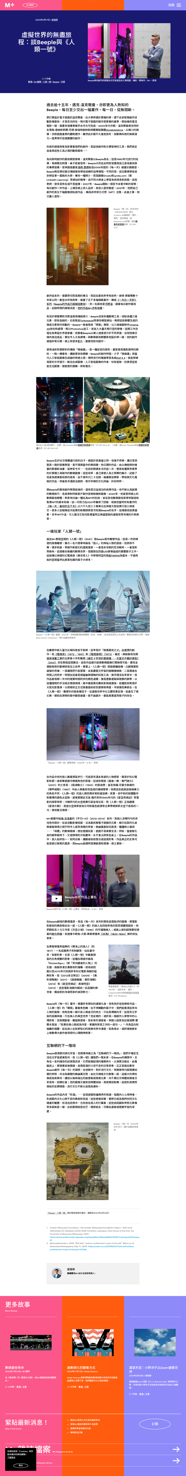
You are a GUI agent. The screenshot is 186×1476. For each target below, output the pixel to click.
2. (47, 1243)
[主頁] (9, 5)
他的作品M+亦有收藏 (90, 308)
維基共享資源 (84, 445)
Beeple (56, 82)
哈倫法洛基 (65, 818)
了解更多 (11, 1458)
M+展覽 (37, 82)
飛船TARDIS (113, 555)
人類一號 (47, 82)
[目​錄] (178, 5)
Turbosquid (87, 320)
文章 (63, 82)
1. (47, 1228)
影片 (80, 341)
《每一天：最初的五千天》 (62, 506)
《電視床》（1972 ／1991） (70, 654)
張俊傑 (55, 20)
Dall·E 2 (120, 357)
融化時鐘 (57, 934)
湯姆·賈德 (83, 167)
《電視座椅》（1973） (100, 654)
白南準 (125, 650)
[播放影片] (93, 881)
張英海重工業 (54, 658)
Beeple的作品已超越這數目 (70, 304)
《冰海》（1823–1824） (113, 934)
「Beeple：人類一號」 (57, 1213)
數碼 (30, 82)
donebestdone (114, 129)
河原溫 (109, 304)
